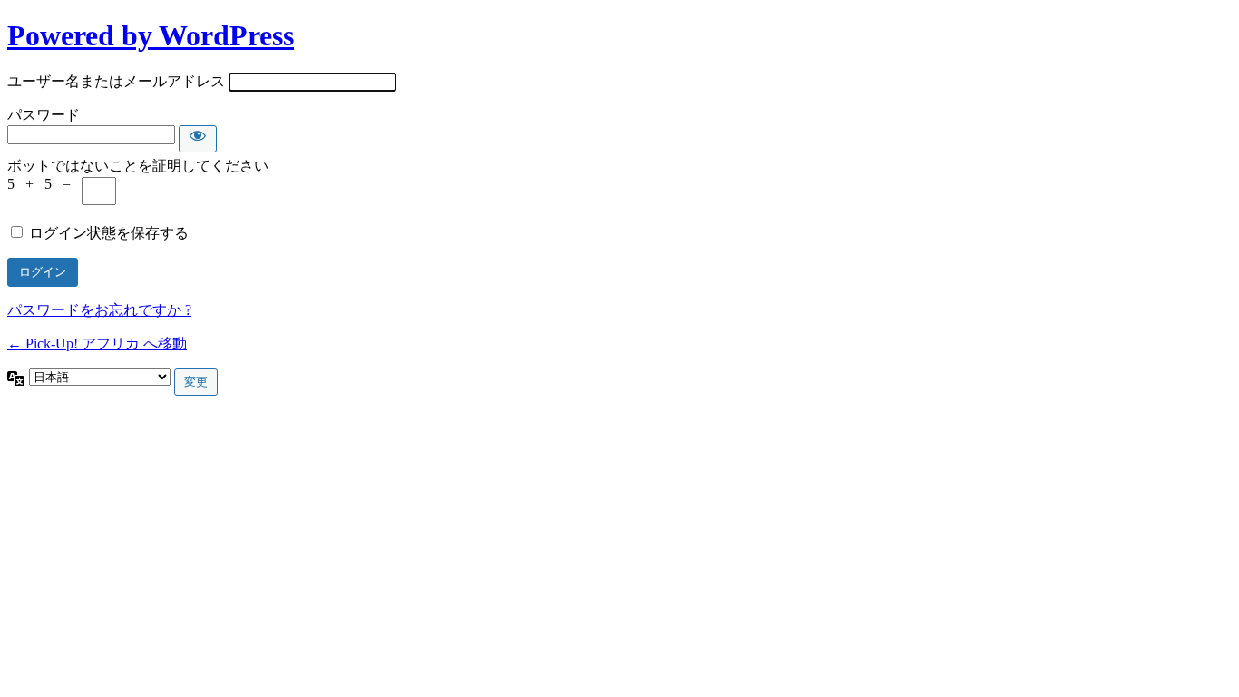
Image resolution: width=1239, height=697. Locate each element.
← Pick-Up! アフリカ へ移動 (97, 343)
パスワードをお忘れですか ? (99, 310)
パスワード (43, 115)
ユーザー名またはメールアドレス (116, 81)
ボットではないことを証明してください (137, 165)
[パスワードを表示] (198, 138)
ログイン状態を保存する (109, 233)
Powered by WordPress (150, 35)
